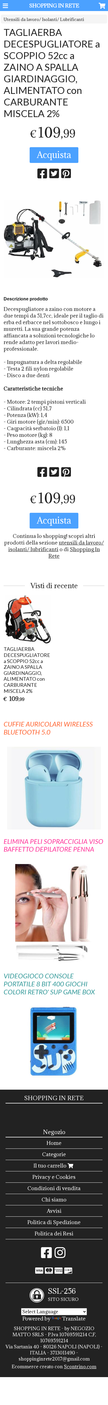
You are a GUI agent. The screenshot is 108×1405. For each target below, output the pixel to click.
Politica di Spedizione (54, 1222)
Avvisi (54, 1211)
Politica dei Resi (54, 1233)
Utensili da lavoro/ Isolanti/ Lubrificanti (44, 19)
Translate (74, 1318)
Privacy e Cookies (54, 1177)
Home (54, 1143)
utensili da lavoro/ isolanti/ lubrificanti (56, 546)
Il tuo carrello (51, 1165)
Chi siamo (54, 1199)
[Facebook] (46, 1255)
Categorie (54, 1154)
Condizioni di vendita (54, 1188)
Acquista (54, 154)
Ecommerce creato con (54, 1367)
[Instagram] (60, 1255)
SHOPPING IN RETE (54, 5)
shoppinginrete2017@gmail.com (54, 1359)
